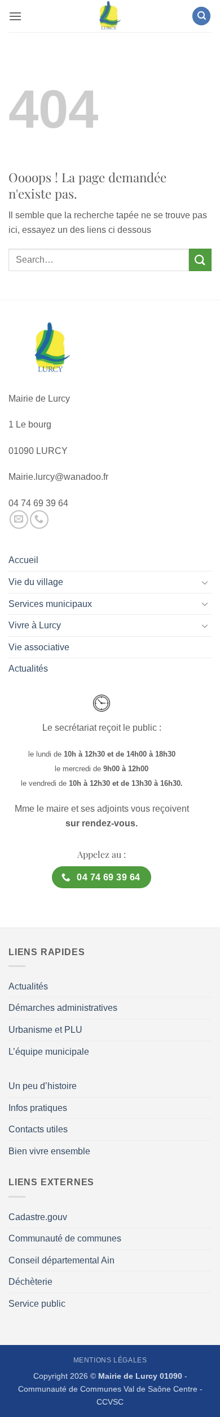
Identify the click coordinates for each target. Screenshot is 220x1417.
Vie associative (38, 647)
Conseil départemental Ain (61, 1260)
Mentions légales (110, 1360)
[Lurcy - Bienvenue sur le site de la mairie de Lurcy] (110, 16)
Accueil (23, 560)
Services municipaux (50, 604)
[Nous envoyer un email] (19, 519)
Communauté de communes (64, 1238)
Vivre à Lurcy (34, 625)
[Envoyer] (200, 260)
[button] (15, 16)
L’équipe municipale (48, 1051)
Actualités (28, 668)
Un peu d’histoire (42, 1086)
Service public (36, 1303)
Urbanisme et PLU (45, 1029)
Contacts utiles (38, 1129)
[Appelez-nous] (39, 519)
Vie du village (35, 582)
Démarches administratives (62, 1008)
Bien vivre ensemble (49, 1151)
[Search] (201, 16)
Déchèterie (30, 1281)
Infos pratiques (37, 1108)
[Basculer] (205, 582)
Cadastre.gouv (37, 1217)
